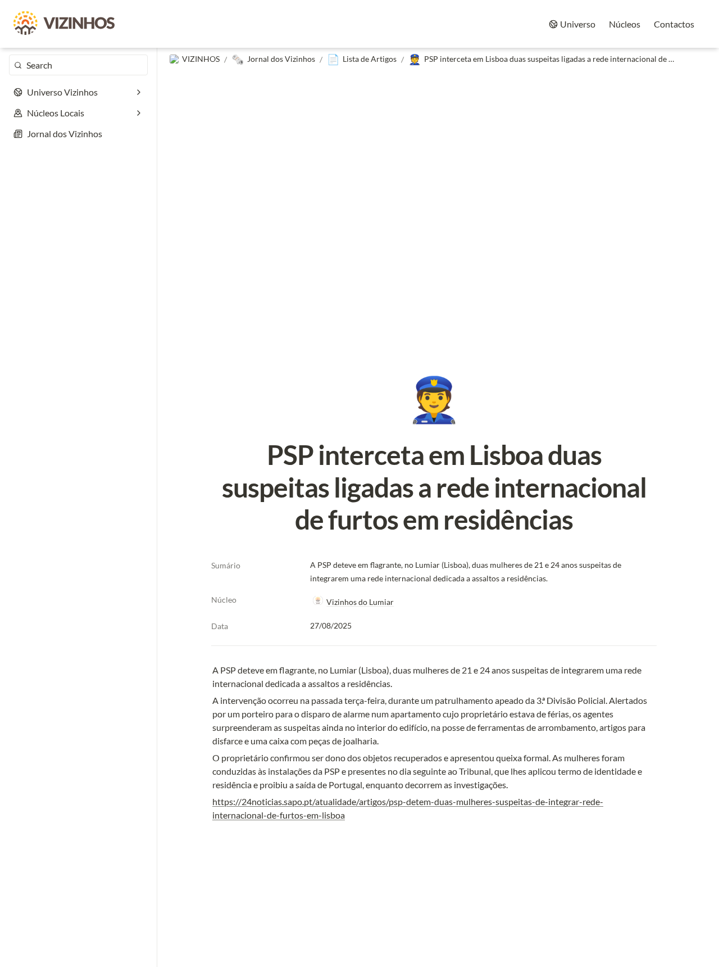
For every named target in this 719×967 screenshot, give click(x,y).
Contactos (674, 24)
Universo (577, 24)
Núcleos (624, 24)
